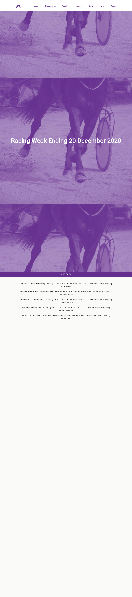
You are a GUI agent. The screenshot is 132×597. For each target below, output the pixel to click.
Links (102, 6)
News (91, 6)
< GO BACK (66, 274)
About (36, 6)
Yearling (65, 6)
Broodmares (50, 6)
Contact (114, 6)
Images (79, 6)
